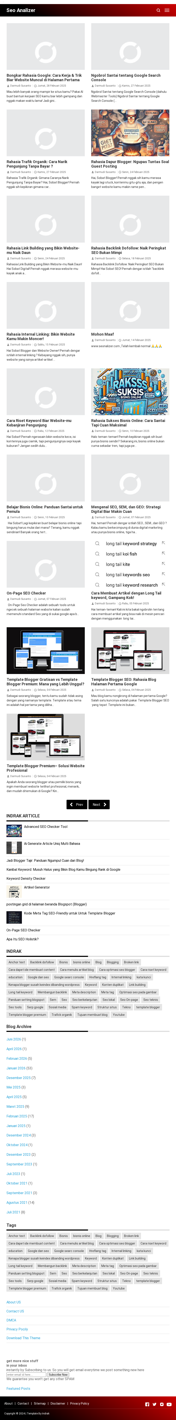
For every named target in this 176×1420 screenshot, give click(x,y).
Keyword (91, 984)
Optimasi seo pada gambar (138, 992)
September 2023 (19, 1164)
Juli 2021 (13, 1212)
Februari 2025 (16, 1116)
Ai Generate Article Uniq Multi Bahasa (52, 844)
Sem (53, 999)
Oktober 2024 (16, 1145)
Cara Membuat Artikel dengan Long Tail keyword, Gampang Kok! (126, 595)
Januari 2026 (16, 1068)
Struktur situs (107, 1007)
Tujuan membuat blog (92, 1014)
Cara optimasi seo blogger (117, 969)
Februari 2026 (16, 1059)
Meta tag (107, 992)
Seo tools (15, 1007)
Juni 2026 (13, 1039)
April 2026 (14, 1049)
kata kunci (144, 977)
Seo (64, 999)
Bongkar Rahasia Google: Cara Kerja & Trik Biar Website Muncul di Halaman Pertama (44, 77)
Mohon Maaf (102, 334)
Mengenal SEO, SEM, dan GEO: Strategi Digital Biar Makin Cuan (126, 509)
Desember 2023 (18, 1155)
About (8, 1403)
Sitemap (40, 1403)
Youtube (119, 1014)
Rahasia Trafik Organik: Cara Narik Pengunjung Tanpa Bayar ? (37, 163)
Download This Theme (23, 1338)
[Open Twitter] (154, 1404)
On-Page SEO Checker (26, 593)
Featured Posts (18, 1389)
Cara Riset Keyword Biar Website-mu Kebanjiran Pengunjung (39, 422)
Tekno (126, 1007)
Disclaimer (58, 1403)
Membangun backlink (52, 992)
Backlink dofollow (42, 962)
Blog (99, 962)
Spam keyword (82, 1007)
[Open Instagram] (161, 1404)
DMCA (11, 1320)
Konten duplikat (113, 984)
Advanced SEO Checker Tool (45, 827)
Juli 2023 (13, 1174)
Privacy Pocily (17, 1329)
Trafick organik (62, 1014)
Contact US (15, 1311)
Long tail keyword (20, 992)
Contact (23, 1403)
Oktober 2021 (16, 1183)
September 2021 (19, 1193)
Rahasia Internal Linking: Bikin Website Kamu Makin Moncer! (41, 336)
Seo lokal (109, 999)
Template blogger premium (27, 1014)
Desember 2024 (18, 1135)
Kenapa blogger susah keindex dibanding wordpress (44, 984)
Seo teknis (150, 999)
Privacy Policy (79, 1403)
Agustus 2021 (16, 1203)
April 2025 (14, 1097)
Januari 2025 (16, 1126)
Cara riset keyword (153, 969)
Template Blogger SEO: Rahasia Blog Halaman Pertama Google (123, 681)
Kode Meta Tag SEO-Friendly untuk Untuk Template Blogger (69, 913)
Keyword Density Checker (26, 879)
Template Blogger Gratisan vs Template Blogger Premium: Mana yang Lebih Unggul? (45, 681)
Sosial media (57, 1007)
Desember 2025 (18, 1078)
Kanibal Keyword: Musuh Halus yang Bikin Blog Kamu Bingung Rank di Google (63, 870)
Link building (137, 984)
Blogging (113, 962)
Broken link (131, 962)
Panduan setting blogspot (26, 999)
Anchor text (17, 962)
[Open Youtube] (169, 1404)
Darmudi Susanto (20, 85)
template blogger (148, 1007)
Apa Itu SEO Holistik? (22, 939)
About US (13, 1302)
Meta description (84, 992)
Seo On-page (129, 999)
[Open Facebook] (147, 1404)
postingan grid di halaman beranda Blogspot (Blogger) (46, 904)
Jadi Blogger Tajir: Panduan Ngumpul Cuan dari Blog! (45, 861)
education (16, 977)
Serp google (35, 1007)
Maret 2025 (15, 1107)
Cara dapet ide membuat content (32, 969)
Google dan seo (38, 977)
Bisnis (63, 962)
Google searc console (69, 977)
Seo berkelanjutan (84, 999)
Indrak (45, 1413)
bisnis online (81, 962)
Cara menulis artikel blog (77, 969)
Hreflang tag (97, 977)
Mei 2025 (13, 1087)
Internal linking (121, 977)
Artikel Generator (37, 887)
